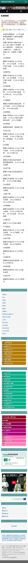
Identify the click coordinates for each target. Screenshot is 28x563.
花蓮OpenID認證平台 (14, 538)
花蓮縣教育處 (9, 535)
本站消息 (5, 15)
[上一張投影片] (7, 11)
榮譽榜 (10, 29)
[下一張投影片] (21, 11)
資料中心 (5, 510)
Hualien (5, 454)
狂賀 (3, 29)
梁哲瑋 (6, 29)
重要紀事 (5, 513)
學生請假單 (14, 526)
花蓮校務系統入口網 (17, 535)
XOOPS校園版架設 (12, 557)
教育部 (3, 535)
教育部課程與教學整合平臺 (16, 536)
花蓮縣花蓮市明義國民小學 (7, 1)
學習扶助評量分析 (18, 540)
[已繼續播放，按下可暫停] (25, 499)
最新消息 (5, 516)
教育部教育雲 (10, 540)
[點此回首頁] (14, 8)
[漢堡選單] (25, 2)
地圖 (24, 546)
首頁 (5, 507)
